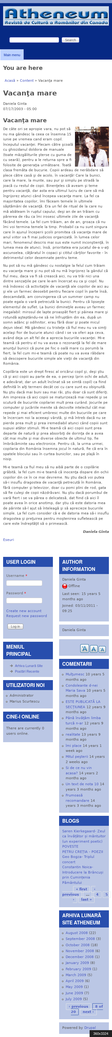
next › (88, 1012)
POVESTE (70, 847)
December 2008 (80, 957)
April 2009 (75, 981)
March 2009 (76, 975)
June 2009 (74, 993)
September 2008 (80, 939)
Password (16, 593)
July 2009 (74, 999)
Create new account (23, 611)
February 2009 (78, 969)
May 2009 (74, 987)
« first (81, 889)
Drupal (90, 1028)
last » (86, 900)
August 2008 (77, 933)
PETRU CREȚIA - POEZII (82, 852)
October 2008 (78, 945)
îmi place (74, 746)
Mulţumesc (75, 674)
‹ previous (78, 1007)
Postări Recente (27, 671)
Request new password (26, 616)
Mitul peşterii (77, 757)
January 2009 (77, 963)
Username (16, 576)
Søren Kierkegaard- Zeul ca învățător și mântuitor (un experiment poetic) (84, 836)
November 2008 (80, 951)
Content (27, 81)
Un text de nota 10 (82, 784)
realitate (73, 735)
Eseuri (8, 540)
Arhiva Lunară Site (29, 665)
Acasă (10, 81)
